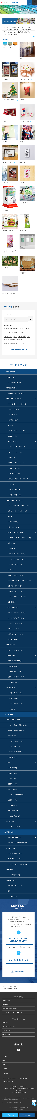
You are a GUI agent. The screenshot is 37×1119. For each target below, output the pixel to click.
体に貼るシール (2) (13, 629)
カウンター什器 (14, 328)
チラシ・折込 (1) (13, 522)
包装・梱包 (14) (12, 757)
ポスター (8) (11, 548)
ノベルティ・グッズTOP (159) (16, 447)
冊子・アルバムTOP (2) (15, 650)
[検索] (30, 318)
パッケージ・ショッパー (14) (16, 431)
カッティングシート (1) (15, 591)
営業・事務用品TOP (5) (15, 661)
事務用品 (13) (12, 778)
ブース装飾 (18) (12, 805)
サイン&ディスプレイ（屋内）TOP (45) (19, 538)
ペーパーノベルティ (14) (15, 452)
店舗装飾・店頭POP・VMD (10, 1008)
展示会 (15, 336)
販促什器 (5, 1004)
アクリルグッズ (8, 336)
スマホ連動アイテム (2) (15, 704)
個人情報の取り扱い (22, 1078)
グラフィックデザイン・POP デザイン (13, 1012)
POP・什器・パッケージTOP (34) (17, 404)
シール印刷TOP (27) (14, 875)
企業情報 (4, 1069)
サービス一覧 (12, 986)
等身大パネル (6, 1034)
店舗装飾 (12, 340)
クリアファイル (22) (14, 468)
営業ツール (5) (12, 773)
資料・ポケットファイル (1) (16, 677)
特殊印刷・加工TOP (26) (15, 885)
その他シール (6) (13, 639)
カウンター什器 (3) (13, 409)
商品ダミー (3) (12, 436)
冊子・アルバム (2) (13, 527)
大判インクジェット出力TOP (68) (17, 864)
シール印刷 (21, 343)
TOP (3, 986)
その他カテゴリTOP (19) (15, 693)
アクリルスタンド (7, 1030)
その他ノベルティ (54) (14, 495)
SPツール (6, 340)
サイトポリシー (13, 1078)
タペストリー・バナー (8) (15, 559)
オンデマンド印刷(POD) (10, 343)
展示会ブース (6, 1000)
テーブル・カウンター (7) (15, 741)
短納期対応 (19, 340)
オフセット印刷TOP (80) (15, 853)
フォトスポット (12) (14, 816)
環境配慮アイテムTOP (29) (15, 393)
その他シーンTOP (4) (14, 827)
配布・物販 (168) (13, 811)
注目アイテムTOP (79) (14, 382)
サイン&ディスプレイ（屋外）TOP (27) (19, 580)
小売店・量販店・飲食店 (10, 988)
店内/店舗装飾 (22, 336)
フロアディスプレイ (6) (15, 564)
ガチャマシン (22, 332)
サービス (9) (11, 709)
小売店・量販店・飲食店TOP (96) (17, 725)
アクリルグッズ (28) (14, 473)
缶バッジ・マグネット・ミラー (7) (18, 479)
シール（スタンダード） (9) (16, 618)
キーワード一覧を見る (17, 349)
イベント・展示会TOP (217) (16, 795)
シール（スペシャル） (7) (15, 623)
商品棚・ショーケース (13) (16, 730)
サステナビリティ (7, 1073)
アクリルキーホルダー (8, 1027)
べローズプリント (24, 328)
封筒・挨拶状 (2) (13, 666)
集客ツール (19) (12, 800)
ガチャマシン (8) (13, 698)
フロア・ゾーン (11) (14, 746)
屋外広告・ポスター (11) (15, 586)
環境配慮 (6, 328)
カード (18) (11, 457)
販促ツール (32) (12, 784)
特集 (3, 1060)
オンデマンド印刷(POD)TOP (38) (17, 843)
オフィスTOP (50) (13, 768)
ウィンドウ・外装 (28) (14, 752)
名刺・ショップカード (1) (15, 671)
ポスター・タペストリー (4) (16, 463)
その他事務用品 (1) (13, 682)
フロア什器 (7, 332)
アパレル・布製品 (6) (14, 489)
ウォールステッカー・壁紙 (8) (17, 554)
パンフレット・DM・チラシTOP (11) (18, 506)
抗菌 (28, 336)
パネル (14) (11, 543)
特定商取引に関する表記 (8, 1081)
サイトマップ (5, 1078)
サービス (4, 1056)
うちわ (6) (11, 484)
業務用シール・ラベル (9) (15, 634)
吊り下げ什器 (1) (13, 420)
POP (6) (10, 425)
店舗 (3, 1064)
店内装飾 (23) (12, 736)
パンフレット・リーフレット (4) (17, 511)
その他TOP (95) (12, 896)
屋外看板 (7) (11, 602)
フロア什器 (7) (12, 415)
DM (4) (10, 516)
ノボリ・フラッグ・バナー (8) (17, 597)
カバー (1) (11, 570)
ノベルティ (14, 332)
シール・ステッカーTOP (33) (16, 613)
